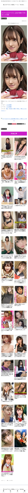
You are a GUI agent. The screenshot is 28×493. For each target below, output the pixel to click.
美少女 (11, 108)
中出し (18, 108)
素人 (7, 108)
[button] (25, 287)
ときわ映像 (4, 18)
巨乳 (15, 108)
